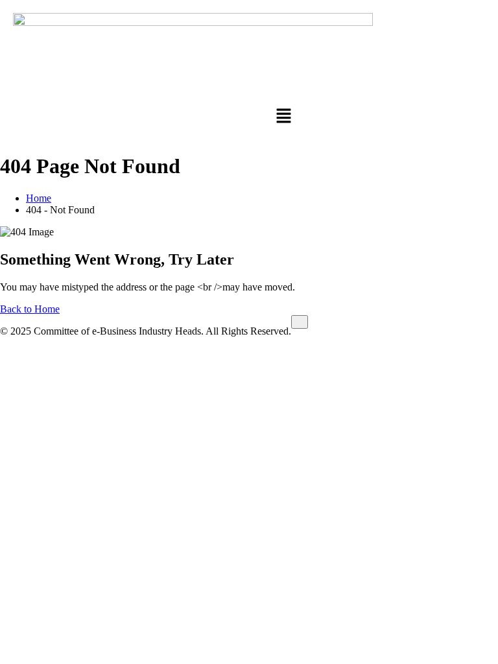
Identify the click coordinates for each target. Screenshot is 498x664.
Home (38, 198)
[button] (284, 118)
